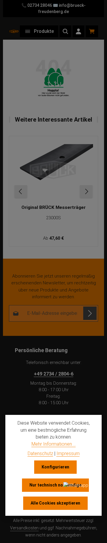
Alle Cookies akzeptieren (55, 503)
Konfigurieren (55, 467)
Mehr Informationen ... (54, 444)
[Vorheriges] (21, 191)
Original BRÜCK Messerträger (53, 207)
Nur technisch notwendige (55, 485)
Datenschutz (40, 453)
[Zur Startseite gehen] (14, 31)
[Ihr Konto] (78, 31)
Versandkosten (24, 528)
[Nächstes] (86, 191)
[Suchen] (65, 31)
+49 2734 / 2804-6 (53, 374)
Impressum (68, 453)
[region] (53, 191)
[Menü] (39, 31)
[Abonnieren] (90, 313)
